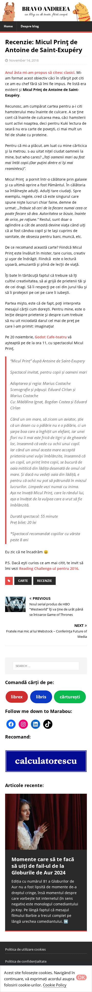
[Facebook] (11, 724)
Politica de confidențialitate (26, 961)
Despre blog (30, 26)
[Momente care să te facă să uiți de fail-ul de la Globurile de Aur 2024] (46, 822)
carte (23, 581)
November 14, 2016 (24, 60)
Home (8, 26)
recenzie (44, 581)
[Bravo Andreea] (46, 18)
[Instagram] (23, 724)
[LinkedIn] (35, 724)
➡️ (66, 921)
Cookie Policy (54, 984)
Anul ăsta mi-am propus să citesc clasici (39, 72)
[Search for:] (46, 666)
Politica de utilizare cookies (25, 949)
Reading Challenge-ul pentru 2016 (48, 568)
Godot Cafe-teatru (51, 336)
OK (81, 977)
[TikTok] (47, 724)
